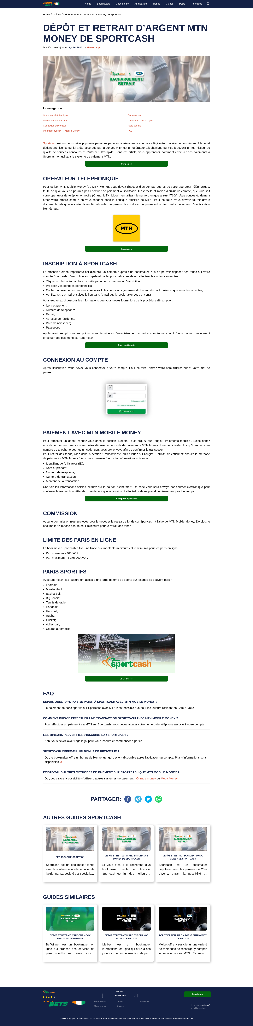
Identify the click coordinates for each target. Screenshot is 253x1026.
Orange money (146, 778)
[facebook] (129, 799)
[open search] (208, 4)
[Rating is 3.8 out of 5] (44, 997)
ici (61, 761)
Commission (134, 115)
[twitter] (150, 799)
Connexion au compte (54, 125)
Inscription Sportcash (126, 498)
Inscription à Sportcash (55, 120)
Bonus (156, 3)
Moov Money (169, 778)
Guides (169, 3)
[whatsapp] (158, 799)
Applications (141, 3)
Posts (182, 3)
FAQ (130, 131)
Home (88, 3)
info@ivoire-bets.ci (199, 1008)
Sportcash (50, 143)
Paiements (196, 3)
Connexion (126, 164)
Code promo (122, 3)
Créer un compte (126, 345)
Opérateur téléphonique (55, 115)
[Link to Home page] (51, 4)
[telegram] (139, 799)
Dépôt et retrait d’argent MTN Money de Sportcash (92, 14)
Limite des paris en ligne (140, 120)
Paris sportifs (134, 125)
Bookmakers (103, 3)
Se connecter (126, 679)
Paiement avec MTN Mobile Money (61, 131)
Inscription (126, 249)
